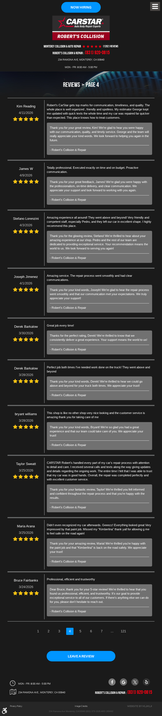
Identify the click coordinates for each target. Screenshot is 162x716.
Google (123, 682)
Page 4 (92, 84)
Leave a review (81, 656)
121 (123, 631)
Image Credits (81, 706)
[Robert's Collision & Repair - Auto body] (81, 28)
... (112, 631)
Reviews (71, 84)
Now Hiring (81, 7)
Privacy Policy (16, 706)
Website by (139, 706)
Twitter (134, 682)
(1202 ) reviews (110, 46)
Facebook (112, 682)
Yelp (146, 682)
